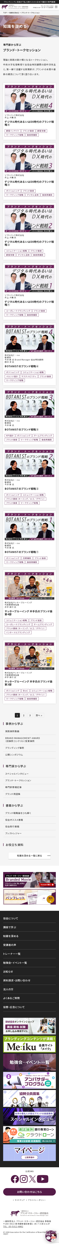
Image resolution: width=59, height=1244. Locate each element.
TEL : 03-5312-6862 (13, 1226)
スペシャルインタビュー (17, 773)
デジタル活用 (33, 194)
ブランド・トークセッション (18, 780)
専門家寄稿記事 (13, 787)
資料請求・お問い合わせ (16, 980)
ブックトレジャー (13, 833)
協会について (10, 918)
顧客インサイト (12, 130)
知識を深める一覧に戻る (29, 855)
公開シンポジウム (14, 754)
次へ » (39, 715)
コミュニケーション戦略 (16, 250)
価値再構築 (32, 134)
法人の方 (8, 989)
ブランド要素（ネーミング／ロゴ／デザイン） (25, 498)
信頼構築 (27, 558)
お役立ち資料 (14, 844)
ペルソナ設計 (12, 376)
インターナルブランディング (18, 632)
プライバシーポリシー (37, 1200)
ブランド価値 (28, 130)
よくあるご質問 (11, 998)
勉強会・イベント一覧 (15, 962)
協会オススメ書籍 (14, 819)
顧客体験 (41, 130)
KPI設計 (10, 435)
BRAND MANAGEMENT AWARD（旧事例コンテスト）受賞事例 (22, 739)
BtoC (25, 690)
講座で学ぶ (9, 927)
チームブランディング (43, 435)
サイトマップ (20, 1200)
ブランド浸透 (36, 620)
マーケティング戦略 (14, 134)
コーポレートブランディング (18, 310)
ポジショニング (12, 190)
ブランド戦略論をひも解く (18, 813)
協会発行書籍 (12, 826)
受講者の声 (9, 945)
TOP (5, 13)
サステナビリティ (28, 376)
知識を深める (14, 13)
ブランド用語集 (12, 794)
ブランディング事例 (14, 747)
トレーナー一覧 (12, 953)
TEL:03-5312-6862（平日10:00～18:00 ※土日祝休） (43, 6)
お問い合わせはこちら (29, 1192)
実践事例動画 (12, 731)
